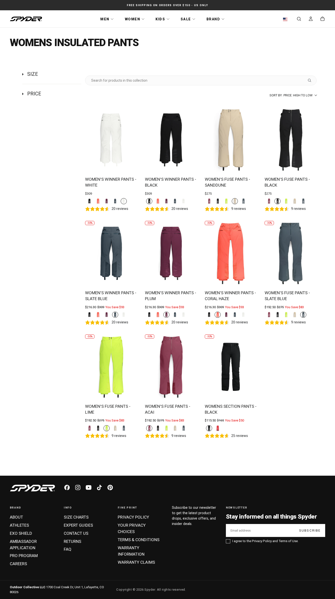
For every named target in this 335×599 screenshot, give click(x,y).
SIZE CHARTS (76, 517)
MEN (104, 19)
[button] (286, 19)
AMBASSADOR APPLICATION (23, 544)
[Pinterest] (110, 487)
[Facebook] (67, 487)
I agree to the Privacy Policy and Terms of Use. (265, 541)
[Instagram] (78, 487)
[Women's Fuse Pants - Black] (291, 139)
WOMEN (132, 19)
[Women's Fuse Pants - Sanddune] (231, 139)
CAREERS (18, 563)
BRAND (213, 19)
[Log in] (310, 19)
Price (34, 94)
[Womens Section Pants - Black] (231, 366)
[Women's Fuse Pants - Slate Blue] (291, 253)
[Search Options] (311, 80)
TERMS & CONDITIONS (138, 539)
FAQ (67, 549)
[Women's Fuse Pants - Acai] (171, 366)
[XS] (209, 428)
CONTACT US (76, 533)
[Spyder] (32, 488)
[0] (89, 201)
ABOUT (16, 517)
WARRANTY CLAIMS (136, 562)
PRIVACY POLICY (133, 517)
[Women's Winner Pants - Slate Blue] (111, 253)
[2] (243, 201)
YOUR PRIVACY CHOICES (132, 528)
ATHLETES (19, 525)
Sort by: (291, 95)
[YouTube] (88, 487)
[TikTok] (99, 487)
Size (32, 74)
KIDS (160, 19)
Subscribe (310, 530)
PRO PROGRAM (24, 555)
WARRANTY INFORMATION (131, 551)
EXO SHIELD (21, 533)
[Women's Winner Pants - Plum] (171, 253)
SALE (185, 19)
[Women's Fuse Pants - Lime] (111, 366)
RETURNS (72, 541)
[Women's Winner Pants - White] (111, 139)
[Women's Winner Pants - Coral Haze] (231, 253)
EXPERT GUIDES (78, 525)
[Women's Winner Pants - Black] (171, 139)
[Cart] (322, 19)
